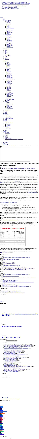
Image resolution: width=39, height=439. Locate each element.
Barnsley (8, 102)
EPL (5, 61)
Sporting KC (8, 46)
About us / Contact (5, 135)
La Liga (6, 111)
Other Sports (5, 120)
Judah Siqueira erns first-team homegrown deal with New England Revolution (14, 5)
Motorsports (6, 126)
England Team (7, 48)
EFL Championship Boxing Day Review (9, 263)
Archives (3, 375)
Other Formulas (9, 128)
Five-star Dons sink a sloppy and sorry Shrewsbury (10, 280)
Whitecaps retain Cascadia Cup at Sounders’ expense (12, 370)
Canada (6, 56)
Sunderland (8, 76)
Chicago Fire (8, 22)
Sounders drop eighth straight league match (10, 365)
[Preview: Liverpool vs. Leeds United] (7, 334)
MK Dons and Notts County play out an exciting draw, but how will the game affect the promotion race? (18, 282)
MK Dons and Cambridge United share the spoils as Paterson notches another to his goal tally (17, 286)
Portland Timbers (9, 41)
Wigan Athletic (9, 107)
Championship (7, 79)
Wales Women (9, 117)
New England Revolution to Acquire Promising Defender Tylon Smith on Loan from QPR (16, 257)
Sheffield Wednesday (10, 95)
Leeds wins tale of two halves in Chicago (12, 326)
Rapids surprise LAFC (7, 363)
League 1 (6, 101)
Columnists (4, 131)
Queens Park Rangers (10, 93)
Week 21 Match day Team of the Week (10, 361)
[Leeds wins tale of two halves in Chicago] (7, 323)
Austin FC (8, 35)
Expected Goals (7, 140)
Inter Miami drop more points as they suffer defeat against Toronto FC (14, 357)
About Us (6, 137)
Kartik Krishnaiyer (7, 133)
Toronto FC (8, 33)
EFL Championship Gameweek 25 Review (9, 281)
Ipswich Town (9, 86)
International (6, 114)
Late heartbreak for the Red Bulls (9, 364)
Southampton (9, 96)
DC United (8, 25)
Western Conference (8, 34)
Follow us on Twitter (3, 252)
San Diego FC (9, 42)
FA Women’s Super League (9, 118)
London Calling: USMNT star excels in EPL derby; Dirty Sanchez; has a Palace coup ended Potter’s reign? (19, 268)
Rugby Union (9, 125)
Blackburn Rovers (9, 80)
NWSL (6, 119)
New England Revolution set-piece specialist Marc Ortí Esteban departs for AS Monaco (15, 4)
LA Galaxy (8, 39)
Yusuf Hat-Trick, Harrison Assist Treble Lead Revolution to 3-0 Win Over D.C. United (17, 366)
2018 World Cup (5, 144)
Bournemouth (9, 64)
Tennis (6, 130)
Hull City (8, 85)
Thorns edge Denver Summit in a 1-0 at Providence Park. (12, 351)
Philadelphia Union (9, 32)
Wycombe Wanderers (10, 108)
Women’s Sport (5, 113)
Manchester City (9, 74)
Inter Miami (8, 26)
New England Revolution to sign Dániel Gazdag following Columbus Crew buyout (14, 2)
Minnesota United (9, 40)
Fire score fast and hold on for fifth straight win (11, 371)
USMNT (6, 58)
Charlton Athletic (9, 83)
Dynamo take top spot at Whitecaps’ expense (11, 362)
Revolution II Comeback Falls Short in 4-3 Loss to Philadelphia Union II (15, 369)
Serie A (6, 112)
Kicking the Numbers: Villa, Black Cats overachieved (11, 259)
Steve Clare (3, 168)
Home (4, 18)
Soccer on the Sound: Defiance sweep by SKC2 (9, 6)
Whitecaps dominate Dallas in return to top (10, 358)
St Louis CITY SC (9, 44)
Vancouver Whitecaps (10, 47)
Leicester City (9, 87)
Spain (5, 53)
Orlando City (9, 31)
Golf (5, 129)
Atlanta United (9, 21)
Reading (8, 105)
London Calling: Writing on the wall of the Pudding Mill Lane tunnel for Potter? (15, 269)
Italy (5, 51)
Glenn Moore (7, 132)
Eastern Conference (8, 20)
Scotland (6, 52)
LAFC (8, 38)
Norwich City (9, 90)
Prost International (5, 142)
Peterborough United (10, 104)
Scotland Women (9, 116)
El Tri (5, 57)
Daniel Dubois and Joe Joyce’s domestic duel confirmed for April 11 (14, 292)
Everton (8, 69)
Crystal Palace (9, 68)
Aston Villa (8, 63)
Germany (6, 50)
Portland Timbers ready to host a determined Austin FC (12, 352)
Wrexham (8, 100)
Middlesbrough (9, 88)
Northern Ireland (7, 54)
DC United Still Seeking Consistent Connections (9, 7)
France (6, 49)
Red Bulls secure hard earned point (9, 359)
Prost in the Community (8, 138)
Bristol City (8, 82)
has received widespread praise (32, 192)
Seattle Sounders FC (10, 45)
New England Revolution (10, 28)
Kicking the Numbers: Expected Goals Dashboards (10, 267)
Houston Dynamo (9, 37)
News (4, 143)
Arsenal (8, 62)
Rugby (6, 123)
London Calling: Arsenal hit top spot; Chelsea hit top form (11, 265)
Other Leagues (5, 60)
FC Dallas (8, 36)
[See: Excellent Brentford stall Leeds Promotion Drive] (8, 202)
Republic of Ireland (7, 55)
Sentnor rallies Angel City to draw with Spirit (11, 368)
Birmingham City (9, 81)
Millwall (8, 89)
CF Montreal (8, 27)
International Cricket (10, 122)
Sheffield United (9, 94)
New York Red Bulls (10, 30)
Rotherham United (9, 106)
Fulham (8, 70)
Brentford (8, 65)
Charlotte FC (8, 24)
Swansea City (9, 97)
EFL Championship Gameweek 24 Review (9, 262)
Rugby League (9, 124)
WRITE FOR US (5, 397)
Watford (8, 98)
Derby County (9, 84)
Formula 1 (8, 127)
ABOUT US (4, 394)
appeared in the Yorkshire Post (16, 181)
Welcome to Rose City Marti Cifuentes (10, 367)
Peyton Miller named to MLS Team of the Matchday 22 (10, 8)
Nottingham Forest (9, 73)
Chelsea (8, 67)
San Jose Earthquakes (10, 43)
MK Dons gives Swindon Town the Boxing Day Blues (11, 285)
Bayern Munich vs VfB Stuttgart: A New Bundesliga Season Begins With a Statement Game (16, 3)
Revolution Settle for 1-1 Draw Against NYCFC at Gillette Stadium (14, 354)
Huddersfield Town (9, 103)
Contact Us (6, 136)
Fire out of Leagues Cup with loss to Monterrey (11, 347)
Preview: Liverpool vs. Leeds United (11, 337)
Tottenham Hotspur (9, 77)
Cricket (6, 121)
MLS (3, 19)
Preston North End (9, 92)
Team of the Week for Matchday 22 (9, 353)
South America (7, 59)
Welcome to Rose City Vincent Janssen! (10, 360)
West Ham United (9, 78)
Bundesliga (6, 110)
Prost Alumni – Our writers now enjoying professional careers (14, 139)
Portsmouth (8, 91)
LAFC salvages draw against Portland (10, 356)
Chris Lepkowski (7, 134)
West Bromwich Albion (10, 99)
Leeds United (9, 71)
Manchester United (9, 75)
